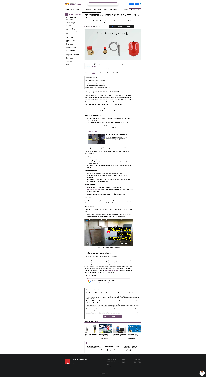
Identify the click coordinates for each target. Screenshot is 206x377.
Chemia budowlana (69, 52)
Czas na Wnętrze (137, 359)
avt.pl (73, 363)
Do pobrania (115, 72)
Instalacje (78, 9)
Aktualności (105, 9)
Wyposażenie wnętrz (69, 61)
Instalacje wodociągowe (70, 38)
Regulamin (124, 359)
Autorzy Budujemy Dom (111, 361)
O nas (108, 364)
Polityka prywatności (126, 362)
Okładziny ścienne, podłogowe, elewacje (73, 54)
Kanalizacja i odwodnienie (70, 40)
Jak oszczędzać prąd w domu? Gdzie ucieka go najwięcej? (130, 350)
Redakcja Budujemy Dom (111, 359)
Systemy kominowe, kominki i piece (72, 43)
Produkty (86, 72)
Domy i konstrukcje (69, 19)
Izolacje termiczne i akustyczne (71, 23)
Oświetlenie (68, 60)
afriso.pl (94, 66)
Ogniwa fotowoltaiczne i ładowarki (72, 48)
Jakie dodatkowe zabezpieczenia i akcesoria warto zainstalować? (99, 87)
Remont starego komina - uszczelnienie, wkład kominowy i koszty (94, 350)
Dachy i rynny (68, 26)
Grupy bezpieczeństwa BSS (93, 189)
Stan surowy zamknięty (69, 9)
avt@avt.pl (73, 362)
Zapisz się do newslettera (111, 366)
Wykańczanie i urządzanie (86, 9)
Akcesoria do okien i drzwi (70, 29)
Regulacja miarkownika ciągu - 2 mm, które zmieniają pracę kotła (90, 336)
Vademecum (115, 9)
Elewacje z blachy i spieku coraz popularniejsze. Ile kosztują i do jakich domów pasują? (94, 347)
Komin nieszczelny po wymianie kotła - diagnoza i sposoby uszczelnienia (131, 347)
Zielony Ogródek (137, 361)
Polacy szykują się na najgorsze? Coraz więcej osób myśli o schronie (112, 350)
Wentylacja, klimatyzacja (70, 41)
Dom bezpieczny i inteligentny (71, 47)
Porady (110, 9)
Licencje (123, 361)
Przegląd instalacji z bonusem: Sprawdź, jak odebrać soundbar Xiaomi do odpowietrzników (134, 336)
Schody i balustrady (69, 58)
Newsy (101, 72)
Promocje (99, 9)
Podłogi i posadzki (69, 55)
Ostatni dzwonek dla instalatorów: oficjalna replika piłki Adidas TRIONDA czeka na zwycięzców (105, 336)
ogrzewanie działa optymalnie (111, 270)
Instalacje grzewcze (69, 37)
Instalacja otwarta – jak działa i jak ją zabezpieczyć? (96, 82)
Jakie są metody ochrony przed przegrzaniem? (95, 85)
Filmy (121, 9)
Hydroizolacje (68, 25)
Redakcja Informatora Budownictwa (113, 362)
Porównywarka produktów (135, 9)
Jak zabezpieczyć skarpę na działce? (112, 346)
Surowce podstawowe (70, 20)
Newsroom (125, 9)
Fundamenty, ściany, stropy (70, 22)
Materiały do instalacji (70, 35)
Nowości (94, 9)
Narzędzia (67, 64)
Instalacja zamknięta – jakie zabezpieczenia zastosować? (98, 83)
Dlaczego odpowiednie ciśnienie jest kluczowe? (96, 80)
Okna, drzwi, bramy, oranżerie (71, 28)
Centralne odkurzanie (69, 44)
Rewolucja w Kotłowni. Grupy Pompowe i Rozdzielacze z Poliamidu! (119, 336)
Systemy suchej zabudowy (70, 57)
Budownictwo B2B (137, 362)
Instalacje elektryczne (70, 46)
